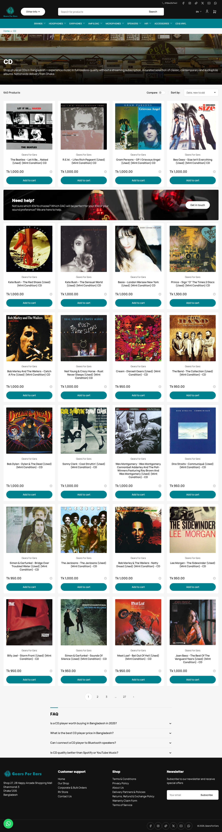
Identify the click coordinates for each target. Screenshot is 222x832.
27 (124, 697)
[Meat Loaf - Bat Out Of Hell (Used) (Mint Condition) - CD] (138, 622)
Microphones (113, 23)
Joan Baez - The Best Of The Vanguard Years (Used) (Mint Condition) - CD (193, 659)
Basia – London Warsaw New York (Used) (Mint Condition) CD (138, 283)
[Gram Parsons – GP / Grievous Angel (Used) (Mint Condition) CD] (138, 126)
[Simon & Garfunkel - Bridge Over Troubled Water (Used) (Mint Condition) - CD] (29, 530)
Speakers (132, 23)
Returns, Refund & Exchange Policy (133, 796)
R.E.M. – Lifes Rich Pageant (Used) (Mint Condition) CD (84, 161)
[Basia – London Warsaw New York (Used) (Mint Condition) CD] (138, 249)
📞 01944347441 (169, 3)
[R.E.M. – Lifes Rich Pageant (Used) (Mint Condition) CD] (84, 126)
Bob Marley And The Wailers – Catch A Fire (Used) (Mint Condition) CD (29, 372)
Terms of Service (122, 805)
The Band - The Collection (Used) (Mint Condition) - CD (192, 372)
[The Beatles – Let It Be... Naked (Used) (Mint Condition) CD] (29, 126)
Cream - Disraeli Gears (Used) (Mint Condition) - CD (138, 372)
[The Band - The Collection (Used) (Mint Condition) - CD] (193, 338)
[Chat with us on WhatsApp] (8, 824)
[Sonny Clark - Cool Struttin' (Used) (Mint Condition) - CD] (84, 430)
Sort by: (175, 92)
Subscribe (207, 795)
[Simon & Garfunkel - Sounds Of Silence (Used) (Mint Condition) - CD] (84, 622)
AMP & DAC (93, 23)
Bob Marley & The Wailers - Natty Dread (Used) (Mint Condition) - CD (138, 564)
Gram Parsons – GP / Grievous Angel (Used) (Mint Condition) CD (138, 161)
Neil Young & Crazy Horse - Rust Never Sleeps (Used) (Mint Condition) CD (83, 374)
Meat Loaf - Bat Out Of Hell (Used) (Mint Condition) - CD (138, 657)
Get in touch (197, 205)
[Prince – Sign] (193, 249)
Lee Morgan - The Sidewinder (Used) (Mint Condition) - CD (192, 564)
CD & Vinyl (181, 23)
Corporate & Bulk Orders (72, 787)
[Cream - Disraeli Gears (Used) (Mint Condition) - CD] (138, 338)
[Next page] (133, 696)
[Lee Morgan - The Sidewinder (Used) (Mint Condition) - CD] (193, 530)
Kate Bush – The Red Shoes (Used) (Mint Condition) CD (29, 283)
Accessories (162, 23)
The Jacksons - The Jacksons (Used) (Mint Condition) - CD (83, 564)
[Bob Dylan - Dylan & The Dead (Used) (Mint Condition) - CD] (29, 430)
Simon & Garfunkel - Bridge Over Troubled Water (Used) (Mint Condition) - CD (29, 566)
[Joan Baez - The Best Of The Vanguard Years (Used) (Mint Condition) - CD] (193, 622)
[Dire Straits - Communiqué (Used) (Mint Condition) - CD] (193, 430)
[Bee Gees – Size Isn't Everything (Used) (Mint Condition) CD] (193, 126)
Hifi (146, 23)
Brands (38, 23)
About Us (118, 787)
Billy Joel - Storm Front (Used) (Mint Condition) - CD (29, 657)
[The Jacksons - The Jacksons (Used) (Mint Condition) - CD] (84, 530)
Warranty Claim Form (124, 800)
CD (14, 30)
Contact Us (65, 796)
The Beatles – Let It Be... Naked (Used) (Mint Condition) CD (29, 161)
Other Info (31, 11)
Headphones (56, 23)
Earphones (75, 23)
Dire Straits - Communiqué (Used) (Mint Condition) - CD (193, 465)
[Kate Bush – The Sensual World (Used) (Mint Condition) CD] (84, 249)
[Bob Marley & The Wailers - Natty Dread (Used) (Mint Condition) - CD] (138, 530)
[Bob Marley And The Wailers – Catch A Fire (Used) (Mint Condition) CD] (29, 338)
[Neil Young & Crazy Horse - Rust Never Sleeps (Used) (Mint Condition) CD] (84, 338)
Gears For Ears (29, 154)
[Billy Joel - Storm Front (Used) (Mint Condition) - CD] (29, 622)
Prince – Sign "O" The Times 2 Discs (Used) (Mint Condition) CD (192, 283)
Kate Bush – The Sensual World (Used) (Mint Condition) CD (84, 283)
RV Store (63, 792)
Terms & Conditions (124, 779)
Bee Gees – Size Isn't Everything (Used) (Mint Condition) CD (192, 161)
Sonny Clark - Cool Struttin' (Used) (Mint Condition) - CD (83, 465)
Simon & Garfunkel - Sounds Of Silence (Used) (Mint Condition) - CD (84, 657)
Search (153, 11)
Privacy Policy (120, 783)
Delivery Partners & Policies (128, 792)
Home (6, 30)
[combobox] (111, 11)
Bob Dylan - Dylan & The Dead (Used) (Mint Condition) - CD (29, 465)
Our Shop (63, 783)
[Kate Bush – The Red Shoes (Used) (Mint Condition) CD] (29, 249)
